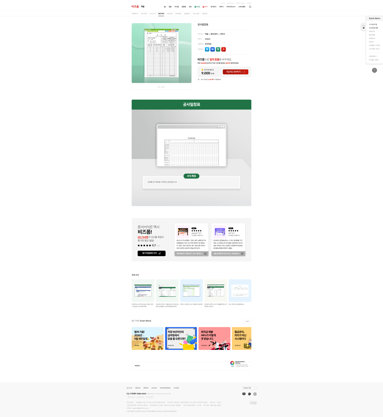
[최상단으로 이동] (374, 70)
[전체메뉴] (165, 7)
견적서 (222, 34)
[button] (253, 290)
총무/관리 (214, 34)
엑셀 (206, 34)
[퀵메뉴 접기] (363, 26)
